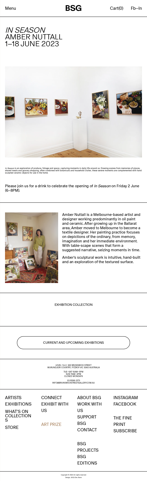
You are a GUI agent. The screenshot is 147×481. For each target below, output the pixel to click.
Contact (87, 430)
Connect (51, 397)
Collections (18, 418)
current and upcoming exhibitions (73, 342)
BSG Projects (87, 446)
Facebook (124, 404)
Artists (13, 397)
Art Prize (51, 424)
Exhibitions (18, 404)
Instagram (125, 397)
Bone (80, 477)
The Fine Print (122, 421)
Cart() (116, 8)
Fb (133, 8)
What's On (16, 411)
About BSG (89, 397)
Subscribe (125, 431)
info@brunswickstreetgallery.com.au (73, 382)
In (140, 8)
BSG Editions (87, 459)
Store (12, 427)
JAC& (73, 477)
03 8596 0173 (73, 380)
